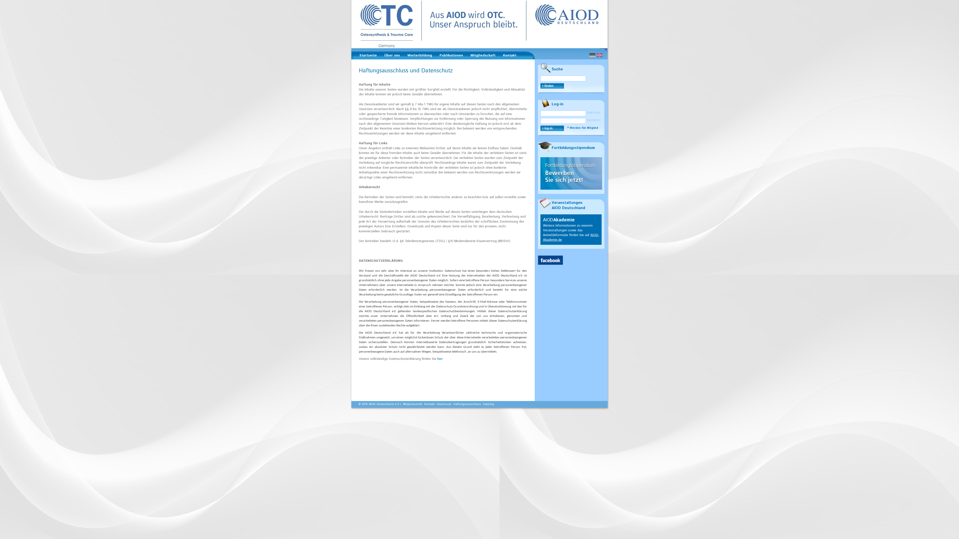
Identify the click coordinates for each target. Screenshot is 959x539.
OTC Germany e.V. (479, 24)
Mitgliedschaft (481, 56)
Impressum (444, 404)
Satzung (488, 404)
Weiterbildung (418, 56)
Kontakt (509, 55)
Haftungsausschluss (467, 404)
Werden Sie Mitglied (584, 128)
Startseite (368, 55)
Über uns (390, 56)
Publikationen (450, 56)
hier (439, 359)
